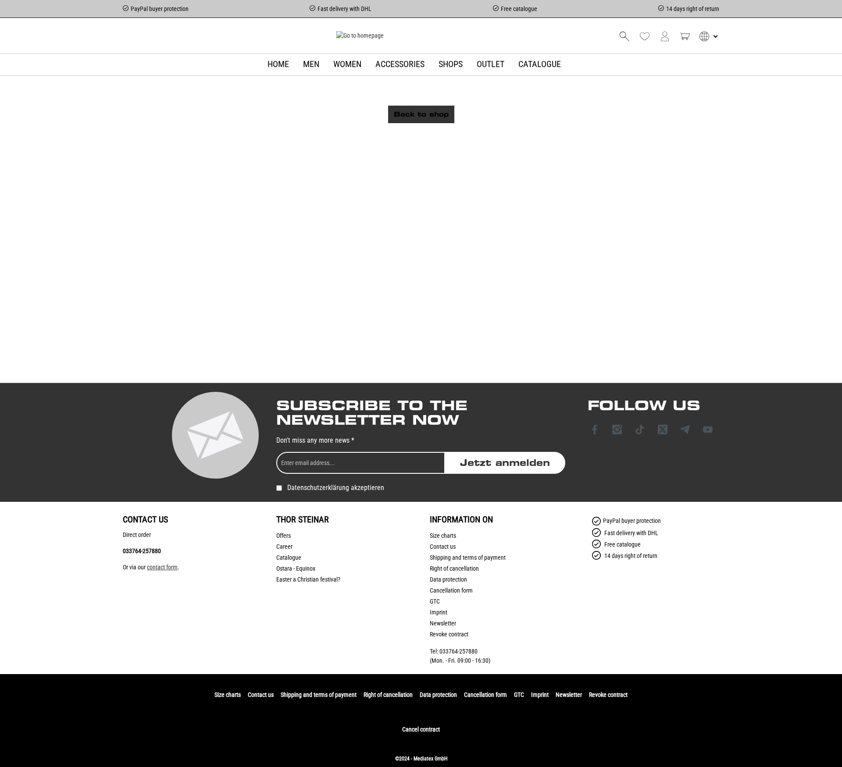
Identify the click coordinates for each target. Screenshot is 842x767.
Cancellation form (451, 590)
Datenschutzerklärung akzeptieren (335, 487)
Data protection (448, 579)
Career (284, 546)
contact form (162, 567)
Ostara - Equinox (295, 568)
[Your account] (665, 36)
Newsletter (443, 623)
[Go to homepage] (360, 35)
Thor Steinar (302, 519)
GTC (435, 601)
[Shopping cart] (685, 36)
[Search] (624, 36)
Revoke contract (449, 634)
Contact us (443, 546)
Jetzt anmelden (505, 463)
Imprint (438, 612)
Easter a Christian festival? (308, 579)
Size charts (443, 535)
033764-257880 (142, 550)
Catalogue (288, 557)
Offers (283, 535)
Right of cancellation (454, 568)
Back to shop (421, 114)
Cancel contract (421, 729)
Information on (461, 519)
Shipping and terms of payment (468, 557)
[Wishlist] (645, 36)
